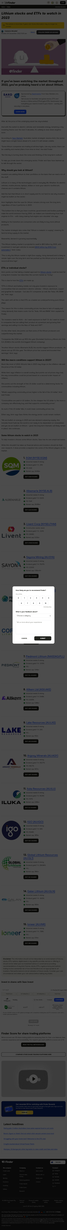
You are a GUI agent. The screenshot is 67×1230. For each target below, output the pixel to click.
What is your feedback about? (27, 612)
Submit (42, 638)
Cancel (24, 638)
